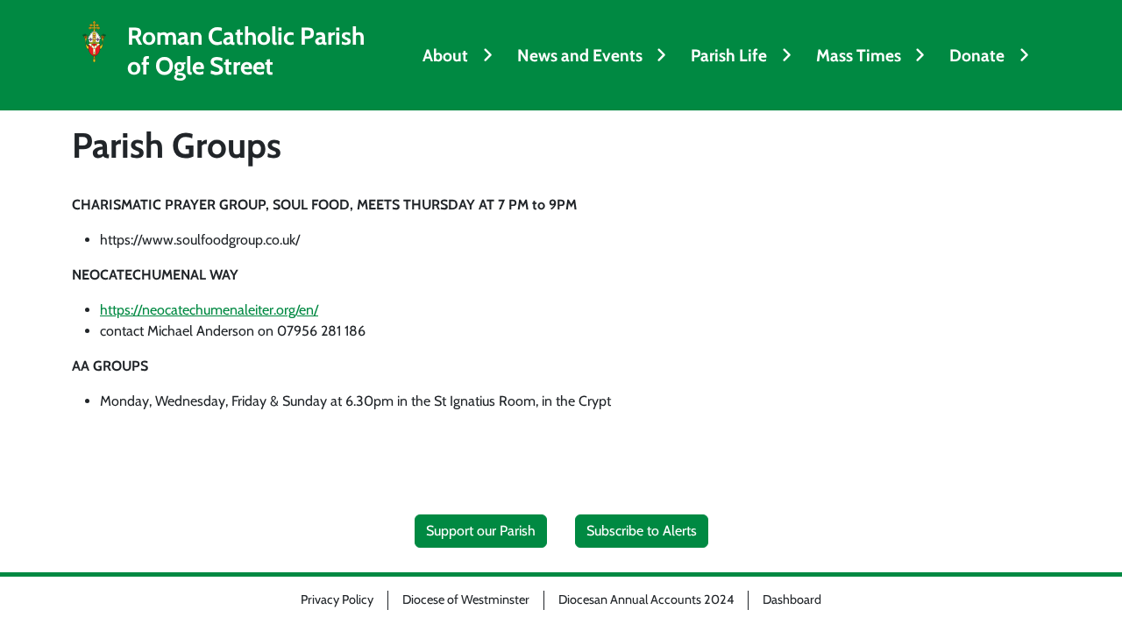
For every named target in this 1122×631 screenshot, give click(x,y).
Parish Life (729, 55)
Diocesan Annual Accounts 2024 (646, 599)
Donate (977, 55)
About (445, 55)
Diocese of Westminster (465, 599)
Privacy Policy (337, 599)
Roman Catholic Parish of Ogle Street (246, 51)
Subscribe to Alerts (641, 530)
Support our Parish (481, 530)
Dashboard (792, 599)
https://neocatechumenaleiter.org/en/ (209, 309)
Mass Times (858, 55)
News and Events (580, 55)
